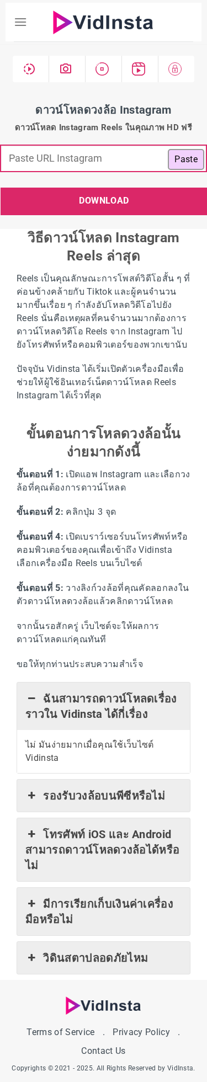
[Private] (176, 69)
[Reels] (140, 69)
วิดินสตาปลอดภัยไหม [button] (95, 957)
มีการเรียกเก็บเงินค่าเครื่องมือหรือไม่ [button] (99, 911)
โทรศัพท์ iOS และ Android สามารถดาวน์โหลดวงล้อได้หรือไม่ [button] (102, 850)
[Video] (31, 69)
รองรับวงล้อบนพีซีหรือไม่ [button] (104, 795)
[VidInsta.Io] (104, 22)
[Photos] (67, 69)
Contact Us (103, 1051)
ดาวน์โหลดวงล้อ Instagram (103, 109)
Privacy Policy (141, 1032)
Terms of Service (60, 1032)
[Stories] (104, 69)
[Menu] (20, 21)
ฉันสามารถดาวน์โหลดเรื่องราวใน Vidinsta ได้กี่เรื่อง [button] (101, 706)
